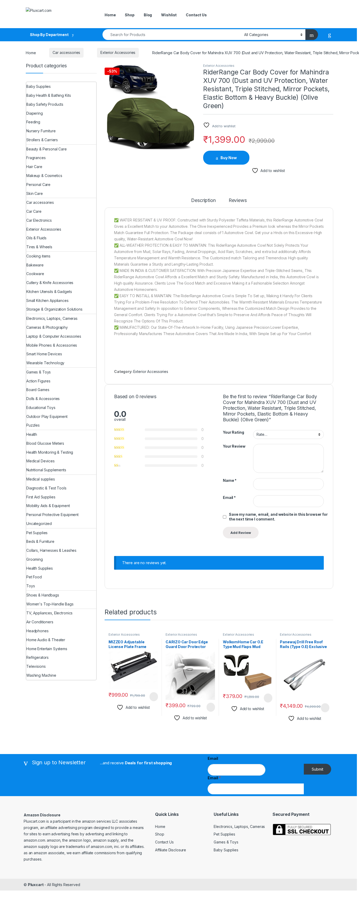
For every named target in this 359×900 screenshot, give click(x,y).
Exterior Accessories (117, 52)
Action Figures (38, 381)
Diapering (34, 113)
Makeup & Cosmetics (44, 175)
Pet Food (34, 577)
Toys (30, 586)
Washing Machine (41, 675)
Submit (317, 769)
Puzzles (33, 425)
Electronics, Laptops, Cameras (52, 318)
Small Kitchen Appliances (47, 300)
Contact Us (196, 15)
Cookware (35, 273)
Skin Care (34, 193)
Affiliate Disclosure (170, 850)
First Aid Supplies (40, 497)
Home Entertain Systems (46, 648)
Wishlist (169, 15)
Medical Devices (40, 461)
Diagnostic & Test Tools (46, 488)
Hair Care (34, 166)
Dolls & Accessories (43, 398)
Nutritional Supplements (46, 470)
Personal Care (38, 184)
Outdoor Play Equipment (47, 416)
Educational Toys (40, 407)
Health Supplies (39, 568)
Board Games (37, 389)
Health (31, 434)
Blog (148, 15)
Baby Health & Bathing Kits (48, 95)
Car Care (34, 211)
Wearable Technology (45, 363)
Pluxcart (36, 884)
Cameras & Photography (47, 327)
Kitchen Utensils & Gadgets (49, 291)
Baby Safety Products (44, 104)
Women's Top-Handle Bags (50, 604)
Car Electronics (39, 220)
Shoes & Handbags (42, 595)
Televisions (35, 666)
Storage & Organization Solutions (54, 309)
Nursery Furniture (41, 131)
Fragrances (36, 157)
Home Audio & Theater (45, 640)
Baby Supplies (38, 86)
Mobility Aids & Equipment (48, 505)
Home (110, 15)
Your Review (234, 446)
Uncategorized (39, 523)
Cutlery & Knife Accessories (49, 282)
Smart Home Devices (44, 354)
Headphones (37, 631)
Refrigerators (37, 657)
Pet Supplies (37, 532)
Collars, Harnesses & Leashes (51, 550)
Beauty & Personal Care (46, 149)
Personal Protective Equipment (52, 514)
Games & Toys (38, 372)
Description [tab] (203, 200)
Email (229, 497)
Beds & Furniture (40, 541)
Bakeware (35, 265)
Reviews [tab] (238, 200)
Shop (129, 15)
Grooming (34, 559)
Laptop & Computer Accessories (53, 336)
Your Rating (233, 432)
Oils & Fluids (36, 238)
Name (230, 480)
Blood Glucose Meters (45, 443)
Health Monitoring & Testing (49, 452)
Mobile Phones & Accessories (51, 345)
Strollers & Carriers (42, 140)
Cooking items (38, 256)
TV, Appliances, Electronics (49, 613)
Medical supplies (40, 479)
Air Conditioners (39, 622)
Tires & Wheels (39, 247)
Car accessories (66, 52)
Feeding (33, 122)
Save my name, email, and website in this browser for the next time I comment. (278, 516)
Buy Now (228, 157)
